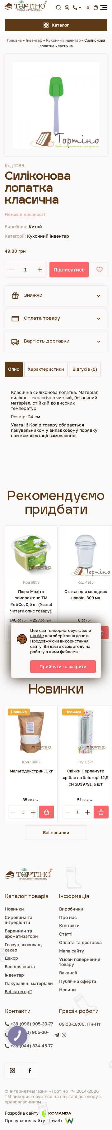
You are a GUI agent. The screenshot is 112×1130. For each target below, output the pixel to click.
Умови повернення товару (79, 962)
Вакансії (68, 972)
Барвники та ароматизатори (21, 933)
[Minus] (12, 812)
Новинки (14, 908)
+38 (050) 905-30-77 (30, 1035)
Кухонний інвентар (64, 40)
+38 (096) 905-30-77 (32, 1023)
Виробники (71, 908)
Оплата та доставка (80, 942)
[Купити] (101, 632)
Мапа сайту (71, 950)
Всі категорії (18, 991)
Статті (65, 934)
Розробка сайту (22, 1113)
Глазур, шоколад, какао (23, 947)
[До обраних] (99, 269)
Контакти (69, 925)
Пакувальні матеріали (29, 983)
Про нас (68, 917)
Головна (14, 40)
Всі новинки (56, 832)
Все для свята (20, 966)
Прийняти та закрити (63, 666)
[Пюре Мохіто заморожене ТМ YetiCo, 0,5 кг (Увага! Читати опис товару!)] (31, 552)
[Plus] (33, 812)
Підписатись (69, 269)
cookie (37, 635)
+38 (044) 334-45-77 (32, 1045)
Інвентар (34, 40)
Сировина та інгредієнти (18, 920)
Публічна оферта (77, 981)
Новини (67, 989)
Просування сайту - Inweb (33, 1120)
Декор (11, 958)
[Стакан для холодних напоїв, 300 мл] (85, 552)
